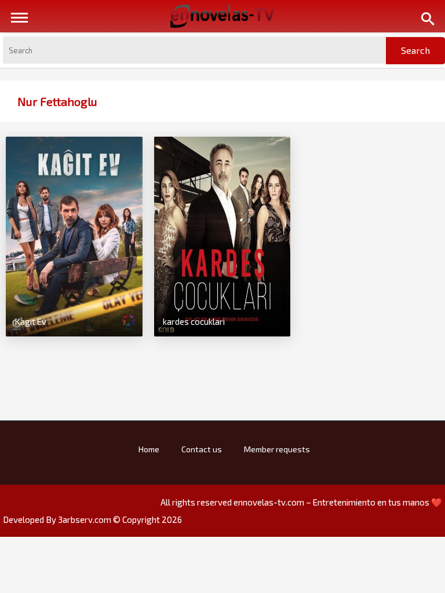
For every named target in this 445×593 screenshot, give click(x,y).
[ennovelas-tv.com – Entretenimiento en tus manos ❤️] (222, 15)
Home (148, 449)
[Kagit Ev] (74, 235)
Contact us (201, 449)
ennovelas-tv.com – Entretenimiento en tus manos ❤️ (338, 502)
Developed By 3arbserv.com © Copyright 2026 (92, 519)
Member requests (277, 449)
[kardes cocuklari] (222, 235)
